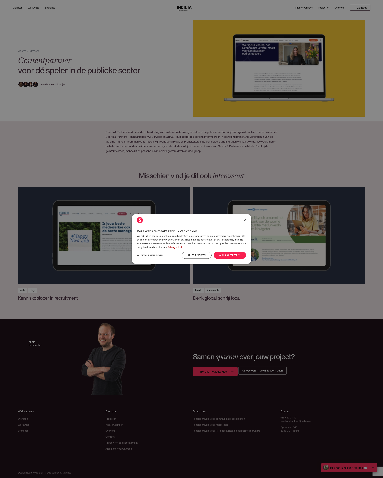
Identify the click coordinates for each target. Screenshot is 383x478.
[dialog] (191, 239)
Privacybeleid (175, 247)
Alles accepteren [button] (229, 255)
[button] (150, 255)
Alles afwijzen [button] (197, 255)
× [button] (245, 220)
